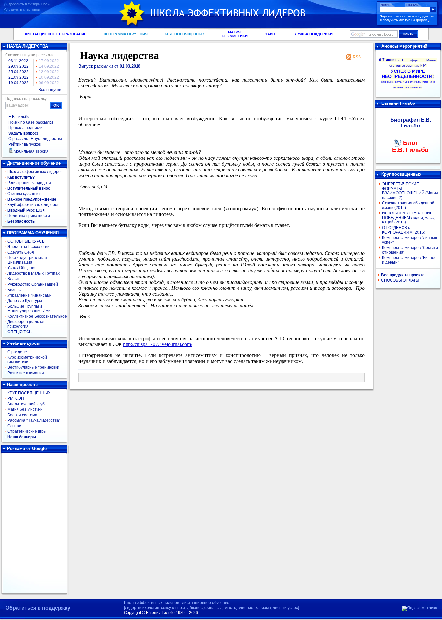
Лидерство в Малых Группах (33, 273)
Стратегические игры (27, 431)
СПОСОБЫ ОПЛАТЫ (400, 280)
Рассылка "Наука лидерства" (33, 420)
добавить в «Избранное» (29, 4)
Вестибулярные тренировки (33, 367)
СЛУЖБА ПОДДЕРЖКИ (313, 34)
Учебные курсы (23, 343)
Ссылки (14, 426)
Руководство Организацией (32, 284)
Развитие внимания (25, 373)
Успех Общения (22, 268)
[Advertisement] (34, 523)
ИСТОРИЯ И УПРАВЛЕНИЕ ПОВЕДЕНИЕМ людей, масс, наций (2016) (408, 217)
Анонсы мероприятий (404, 46)
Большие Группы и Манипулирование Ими (28, 308)
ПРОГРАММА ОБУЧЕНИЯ (126, 34)
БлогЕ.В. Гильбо (410, 146)
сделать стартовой (24, 9)
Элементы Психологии (28, 247)
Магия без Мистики (25, 409)
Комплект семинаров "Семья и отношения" (410, 250)
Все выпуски (50, 89)
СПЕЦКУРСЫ (20, 332)
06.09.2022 (49, 83)
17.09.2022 (49, 61)
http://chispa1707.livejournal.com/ (157, 344)
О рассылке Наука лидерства (35, 138)
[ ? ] (426, 4)
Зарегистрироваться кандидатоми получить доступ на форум (407, 18)
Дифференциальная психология (26, 324)
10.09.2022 (49, 77)
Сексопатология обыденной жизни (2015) (408, 205)
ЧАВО (270, 34)
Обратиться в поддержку (38, 608)
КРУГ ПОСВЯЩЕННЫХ (184, 34)
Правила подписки (25, 127)
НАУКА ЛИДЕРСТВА (27, 46)
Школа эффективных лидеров (34, 171)
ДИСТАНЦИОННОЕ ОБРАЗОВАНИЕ (55, 34)
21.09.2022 (18, 77)
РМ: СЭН (15, 398)
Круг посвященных (401, 174)
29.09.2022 (18, 66)
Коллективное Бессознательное (37, 316)
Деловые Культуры (24, 301)
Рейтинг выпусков (24, 144)
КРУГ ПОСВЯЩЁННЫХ (28, 393)
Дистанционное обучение (34, 163)
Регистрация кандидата (29, 182)
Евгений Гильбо (398, 103)
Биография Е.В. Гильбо (410, 122)
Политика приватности (28, 215)
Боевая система (22, 415)
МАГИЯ (235, 34)
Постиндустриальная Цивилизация (27, 260)
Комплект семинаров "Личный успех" (409, 240)
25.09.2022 (18, 72)
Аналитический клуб (26, 404)
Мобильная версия (31, 151)
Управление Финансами (29, 295)
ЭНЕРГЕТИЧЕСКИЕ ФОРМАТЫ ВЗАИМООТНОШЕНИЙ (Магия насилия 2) (410, 191)
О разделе (17, 352)
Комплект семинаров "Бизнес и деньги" (409, 260)
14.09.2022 (49, 66)
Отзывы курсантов (24, 193)
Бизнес (14, 290)
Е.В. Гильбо (18, 116)
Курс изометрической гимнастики (27, 359)
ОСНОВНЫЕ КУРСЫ (26, 241)
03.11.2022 (18, 61)
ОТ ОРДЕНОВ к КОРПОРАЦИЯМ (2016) (403, 229)
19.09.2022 (18, 83)
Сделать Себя (20, 252)
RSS (357, 57)
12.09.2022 (49, 72)
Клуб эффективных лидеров (33, 204)
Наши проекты (22, 384)
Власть (13, 279)
